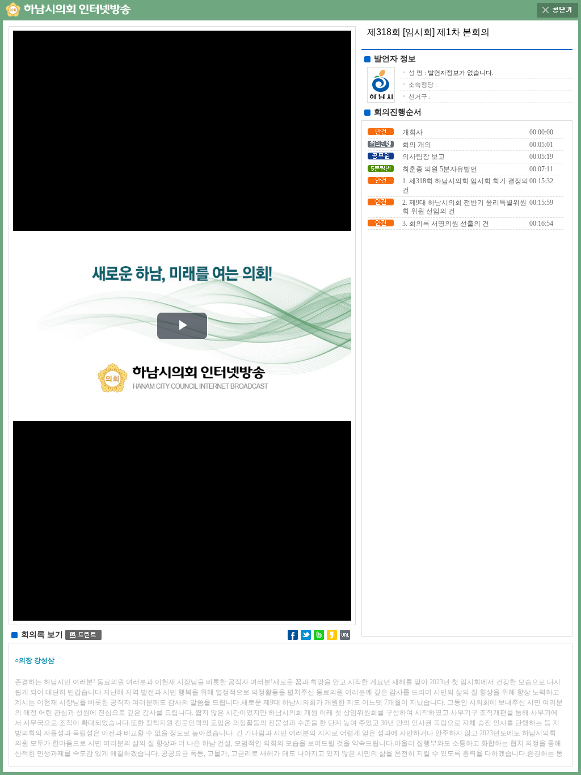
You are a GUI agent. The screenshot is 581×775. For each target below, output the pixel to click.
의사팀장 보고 (423, 157)
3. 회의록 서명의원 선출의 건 (445, 224)
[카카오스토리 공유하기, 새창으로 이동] (332, 634)
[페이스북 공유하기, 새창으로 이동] (293, 634)
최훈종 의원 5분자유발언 (439, 169)
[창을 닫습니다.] (557, 7)
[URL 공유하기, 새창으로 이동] (345, 634)
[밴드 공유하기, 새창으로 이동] (319, 634)
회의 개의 (416, 145)
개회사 (412, 132)
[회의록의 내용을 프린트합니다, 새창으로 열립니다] (83, 634)
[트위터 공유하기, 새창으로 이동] (306, 634)
